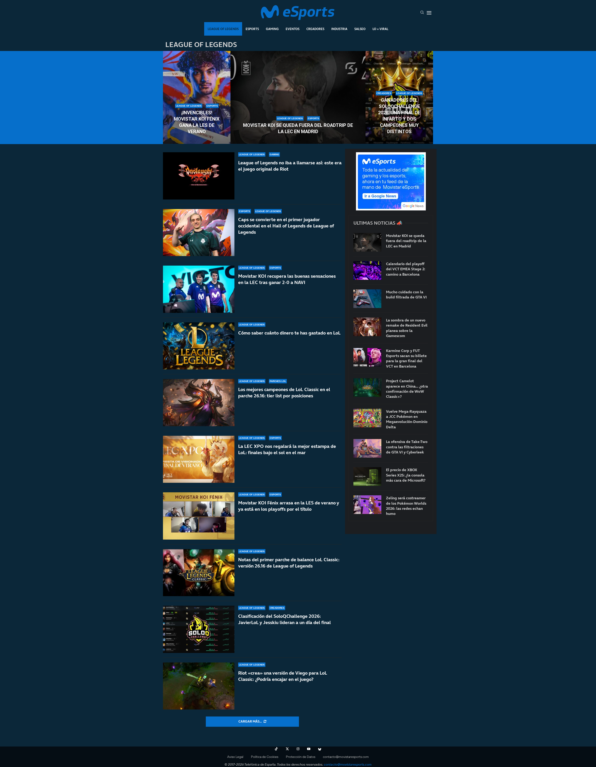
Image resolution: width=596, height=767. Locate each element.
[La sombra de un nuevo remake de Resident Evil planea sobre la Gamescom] (367, 327)
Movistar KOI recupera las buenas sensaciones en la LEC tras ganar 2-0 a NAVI (287, 279)
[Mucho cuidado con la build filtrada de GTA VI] (367, 298)
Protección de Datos (300, 757)
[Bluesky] (319, 749)
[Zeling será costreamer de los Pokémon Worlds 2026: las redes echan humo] (367, 504)
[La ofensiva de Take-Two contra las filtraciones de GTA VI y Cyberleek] (367, 448)
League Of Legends (223, 29)
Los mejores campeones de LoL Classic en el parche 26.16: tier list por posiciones (284, 392)
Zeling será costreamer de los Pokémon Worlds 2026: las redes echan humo (406, 505)
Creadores (315, 29)
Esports (252, 29)
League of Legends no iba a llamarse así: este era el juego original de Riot (290, 165)
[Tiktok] (276, 749)
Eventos (292, 29)
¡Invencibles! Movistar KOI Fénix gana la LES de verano (197, 122)
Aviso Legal (235, 757)
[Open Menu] (429, 12)
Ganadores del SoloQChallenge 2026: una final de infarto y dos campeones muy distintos (399, 115)
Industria (339, 29)
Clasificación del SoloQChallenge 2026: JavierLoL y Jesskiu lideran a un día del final (284, 619)
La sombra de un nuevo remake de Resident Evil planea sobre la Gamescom (406, 328)
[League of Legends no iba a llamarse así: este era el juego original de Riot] (198, 175)
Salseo (360, 29)
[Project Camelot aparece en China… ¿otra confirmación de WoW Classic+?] (367, 387)
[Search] (422, 13)
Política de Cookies (264, 757)
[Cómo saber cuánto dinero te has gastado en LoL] (198, 346)
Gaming (272, 29)
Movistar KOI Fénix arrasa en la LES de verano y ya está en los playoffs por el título (288, 506)
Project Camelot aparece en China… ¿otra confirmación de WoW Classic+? (407, 388)
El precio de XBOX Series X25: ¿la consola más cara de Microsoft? (405, 475)
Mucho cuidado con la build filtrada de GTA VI (406, 294)
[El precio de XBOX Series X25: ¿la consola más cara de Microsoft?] (367, 476)
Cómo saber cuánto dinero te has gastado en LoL (289, 333)
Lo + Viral (380, 29)
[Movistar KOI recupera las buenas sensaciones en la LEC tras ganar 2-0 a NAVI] (198, 289)
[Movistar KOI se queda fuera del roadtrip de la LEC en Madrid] (298, 97)
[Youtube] (308, 749)
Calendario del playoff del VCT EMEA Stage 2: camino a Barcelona (405, 269)
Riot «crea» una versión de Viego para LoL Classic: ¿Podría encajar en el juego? (282, 676)
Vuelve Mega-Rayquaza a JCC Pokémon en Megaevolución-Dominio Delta (406, 419)
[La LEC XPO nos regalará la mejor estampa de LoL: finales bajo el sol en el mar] (198, 459)
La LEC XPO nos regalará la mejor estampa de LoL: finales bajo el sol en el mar (287, 449)
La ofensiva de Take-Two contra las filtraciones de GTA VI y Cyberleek (406, 447)
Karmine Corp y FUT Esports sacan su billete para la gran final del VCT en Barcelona (406, 358)
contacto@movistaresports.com (346, 757)
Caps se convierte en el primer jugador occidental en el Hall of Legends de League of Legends (286, 225)
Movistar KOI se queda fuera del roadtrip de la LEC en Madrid (298, 128)
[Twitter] (287, 749)
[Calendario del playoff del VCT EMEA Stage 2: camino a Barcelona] (367, 270)
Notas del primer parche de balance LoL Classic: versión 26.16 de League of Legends (288, 562)
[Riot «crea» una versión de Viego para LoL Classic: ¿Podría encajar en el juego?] (198, 686)
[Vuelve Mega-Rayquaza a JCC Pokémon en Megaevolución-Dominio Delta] (367, 418)
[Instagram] (298, 749)
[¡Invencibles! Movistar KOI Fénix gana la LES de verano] (196, 97)
